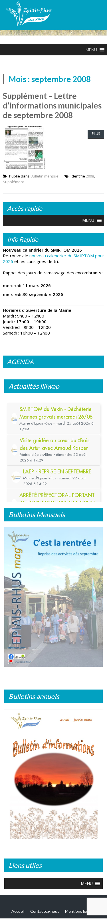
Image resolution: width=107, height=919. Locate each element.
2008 (90, 176)
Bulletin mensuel (45, 176)
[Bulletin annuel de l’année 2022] (53, 776)
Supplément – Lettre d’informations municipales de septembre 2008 (52, 105)
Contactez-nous (44, 911)
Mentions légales (80, 911)
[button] (91, 49)
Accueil (18, 911)
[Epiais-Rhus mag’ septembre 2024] (53, 597)
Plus (96, 133)
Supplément (13, 181)
